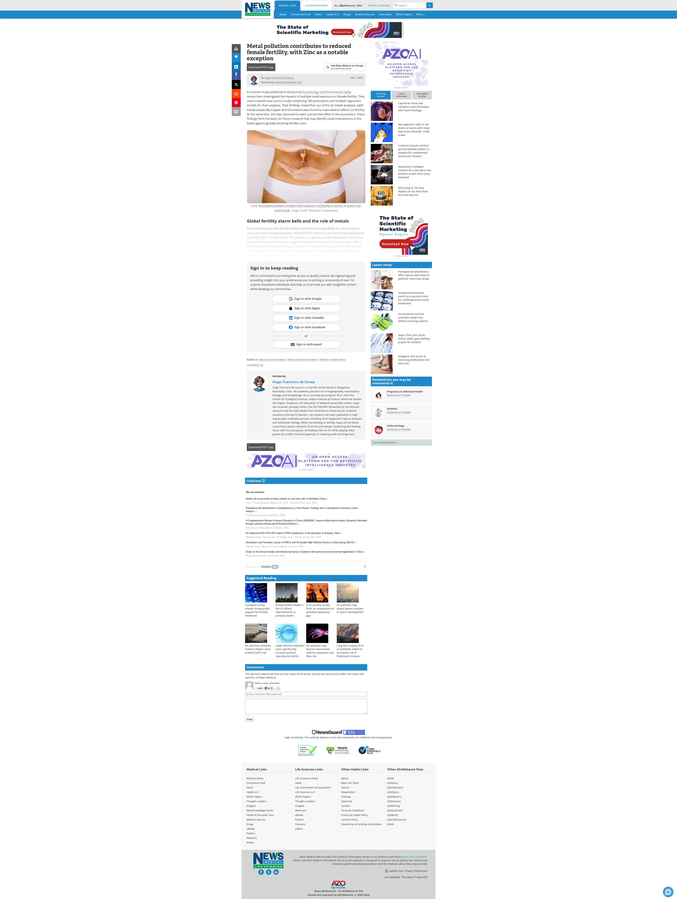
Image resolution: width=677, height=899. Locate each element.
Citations (254, 481)
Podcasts (251, 838)
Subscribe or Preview (399, 395)
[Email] (236, 111)
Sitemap (346, 796)
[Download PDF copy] (236, 48)
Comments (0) (255, 365)
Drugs (250, 824)
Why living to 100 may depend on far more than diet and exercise (413, 191)
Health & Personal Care (260, 815)
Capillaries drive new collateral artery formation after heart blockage (413, 107)
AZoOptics (393, 792)
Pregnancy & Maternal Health (405, 391)
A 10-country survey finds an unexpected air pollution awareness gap (320, 610)
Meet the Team (350, 783)
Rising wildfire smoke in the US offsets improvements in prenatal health (290, 610)
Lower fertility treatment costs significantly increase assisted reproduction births (290, 651)
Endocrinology (395, 425)
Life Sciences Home (316, 5)
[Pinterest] (236, 102)
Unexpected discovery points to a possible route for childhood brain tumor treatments (413, 298)
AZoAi (390, 824)
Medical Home (287, 5)
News (249, 787)
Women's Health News (332, 359)
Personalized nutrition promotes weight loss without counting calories (413, 317)
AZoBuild (392, 815)
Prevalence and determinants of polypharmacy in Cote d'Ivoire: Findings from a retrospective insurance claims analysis (302, 510)
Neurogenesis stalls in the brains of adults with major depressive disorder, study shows (414, 130)
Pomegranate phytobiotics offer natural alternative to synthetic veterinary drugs (413, 275)
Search (345, 787)
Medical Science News (272, 359)
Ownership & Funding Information (361, 824)
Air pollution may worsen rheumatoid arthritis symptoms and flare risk (320, 651)
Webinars (300, 810)
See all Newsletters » (385, 442)
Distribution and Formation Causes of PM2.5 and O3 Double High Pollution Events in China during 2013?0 (300, 542)
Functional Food (255, 783)
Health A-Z (252, 792)
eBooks (250, 828)
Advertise (346, 801)
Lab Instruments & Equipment (313, 787)
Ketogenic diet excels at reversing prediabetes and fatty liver (413, 360)
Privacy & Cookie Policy (354, 815)
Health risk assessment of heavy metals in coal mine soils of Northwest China (286, 498)
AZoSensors (394, 801)
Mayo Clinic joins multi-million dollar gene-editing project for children (413, 338)
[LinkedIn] (236, 66)
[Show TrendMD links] (365, 566)
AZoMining (393, 805)
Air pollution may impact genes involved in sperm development (350, 608)
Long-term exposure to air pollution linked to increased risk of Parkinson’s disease (350, 651)
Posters (250, 833)
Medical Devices (256, 819)
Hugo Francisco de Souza (294, 382)
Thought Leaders (256, 801)
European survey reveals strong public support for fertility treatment (257, 610)
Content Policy (349, 819)
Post (249, 719)
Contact (345, 805)
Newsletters (348, 792)
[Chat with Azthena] (668, 892)
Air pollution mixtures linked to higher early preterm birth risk (258, 649)
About (344, 778)
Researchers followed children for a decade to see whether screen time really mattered (414, 172)
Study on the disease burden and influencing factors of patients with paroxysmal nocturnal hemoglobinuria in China (304, 551)
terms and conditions (414, 856)
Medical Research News (302, 359)
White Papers (254, 796)
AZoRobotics (394, 796)
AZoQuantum (395, 810)
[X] (236, 84)
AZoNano (392, 783)
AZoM (390, 778)
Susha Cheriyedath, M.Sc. (289, 82)
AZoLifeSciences (396, 819)
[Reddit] (236, 93)
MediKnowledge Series (259, 810)
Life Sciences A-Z (305, 792)
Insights (251, 805)
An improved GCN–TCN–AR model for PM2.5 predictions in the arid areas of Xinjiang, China (293, 533)
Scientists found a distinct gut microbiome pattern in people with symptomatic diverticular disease (413, 151)
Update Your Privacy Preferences (408, 871)
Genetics (392, 408)
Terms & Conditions (352, 810)
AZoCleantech (395, 787)
